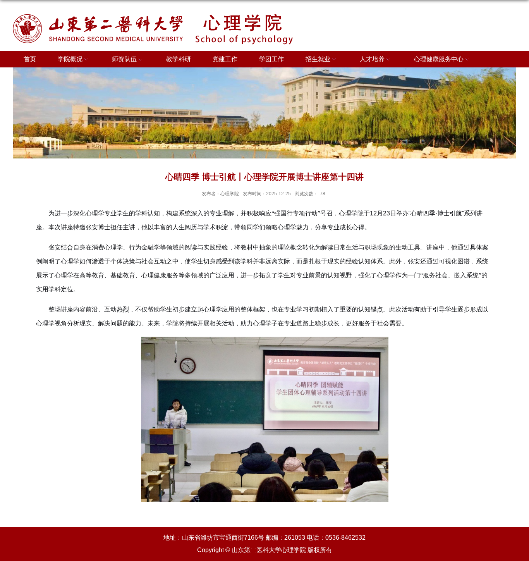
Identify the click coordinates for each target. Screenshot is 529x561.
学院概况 (70, 59)
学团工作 (271, 59)
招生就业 (318, 59)
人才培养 (372, 59)
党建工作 (225, 59)
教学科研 (178, 59)
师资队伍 (124, 59)
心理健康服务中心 (439, 59)
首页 (30, 59)
